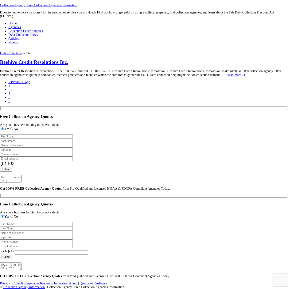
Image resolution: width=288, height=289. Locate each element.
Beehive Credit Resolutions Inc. (34, 62)
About (73, 283)
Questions (86, 283)
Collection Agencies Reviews (32, 283)
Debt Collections (11, 53)
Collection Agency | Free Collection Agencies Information (38, 5)
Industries (60, 283)
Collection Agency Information (24, 287)
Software (101, 283)
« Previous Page (19, 82)
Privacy (5, 283)
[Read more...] (235, 75)
